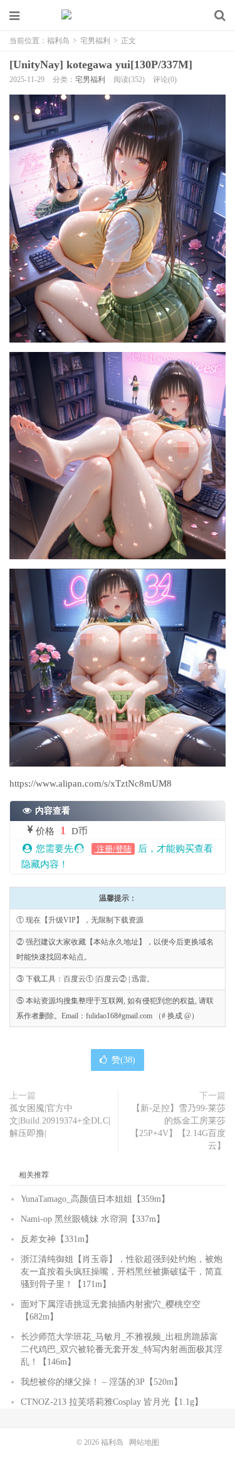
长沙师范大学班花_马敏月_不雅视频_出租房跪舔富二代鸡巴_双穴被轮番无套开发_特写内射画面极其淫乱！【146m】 (121, 1349)
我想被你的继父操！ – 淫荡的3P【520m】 (101, 1382)
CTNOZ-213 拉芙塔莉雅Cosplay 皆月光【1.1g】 (112, 1402)
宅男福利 (95, 40)
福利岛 (117, 15)
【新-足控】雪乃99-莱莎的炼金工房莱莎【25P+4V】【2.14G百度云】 (178, 1127)
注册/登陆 (113, 849)
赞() (123, 1060)
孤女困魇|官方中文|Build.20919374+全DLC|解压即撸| (59, 1121)
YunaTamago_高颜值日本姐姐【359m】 (95, 1199)
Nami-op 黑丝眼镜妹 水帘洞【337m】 (93, 1219)
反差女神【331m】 (57, 1239)
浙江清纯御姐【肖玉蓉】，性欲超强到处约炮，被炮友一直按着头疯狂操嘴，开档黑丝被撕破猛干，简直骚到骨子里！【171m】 (121, 1271)
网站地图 (144, 1442)
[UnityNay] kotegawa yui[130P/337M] (100, 64)
